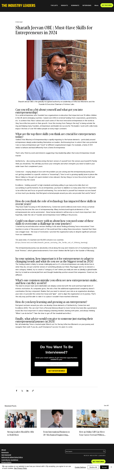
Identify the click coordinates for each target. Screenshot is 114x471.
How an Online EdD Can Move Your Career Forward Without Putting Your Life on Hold (92, 433)
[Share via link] (33, 391)
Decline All (93, 467)
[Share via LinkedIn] (27, 391)
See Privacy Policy (20, 468)
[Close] (111, 467)
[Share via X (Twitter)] (22, 391)
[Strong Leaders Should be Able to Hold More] (21, 419)
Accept (104, 467)
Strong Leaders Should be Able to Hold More (20, 433)
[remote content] (57, 358)
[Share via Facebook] (16, 391)
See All (106, 405)
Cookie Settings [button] (80, 467)
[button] (54, 5)
